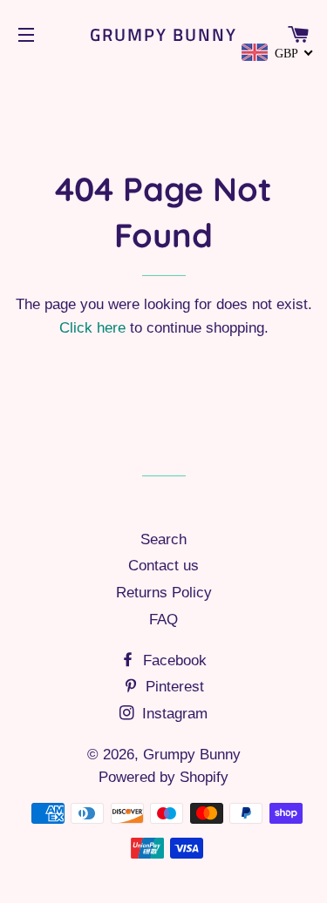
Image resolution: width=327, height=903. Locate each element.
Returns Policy (164, 592)
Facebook (173, 660)
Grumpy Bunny (163, 35)
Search (163, 539)
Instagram (173, 713)
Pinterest (172, 686)
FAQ (163, 619)
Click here (92, 328)
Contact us (163, 565)
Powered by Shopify (163, 777)
